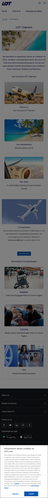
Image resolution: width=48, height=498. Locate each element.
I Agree (31, 494)
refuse (16, 483)
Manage (15, 494)
